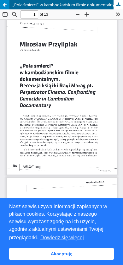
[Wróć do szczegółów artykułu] (4, 4)
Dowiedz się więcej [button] (62, 237)
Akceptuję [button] (62, 253)
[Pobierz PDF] (118, 4)
